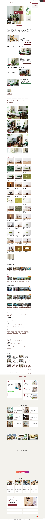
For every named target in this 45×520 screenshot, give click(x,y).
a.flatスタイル (9, 348)
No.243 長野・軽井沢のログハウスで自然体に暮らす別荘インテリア (28, 281)
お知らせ (30, 510)
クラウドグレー (19, 318)
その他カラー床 (9, 315)
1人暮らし (13, 100)
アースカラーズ (9, 318)
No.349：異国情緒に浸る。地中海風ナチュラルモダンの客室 (9, 299)
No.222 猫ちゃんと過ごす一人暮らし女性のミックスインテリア (9, 281)
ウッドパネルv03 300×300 (17, 235)
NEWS (7, 519)
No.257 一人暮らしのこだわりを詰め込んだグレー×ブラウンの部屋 (21, 271)
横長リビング (9, 332)
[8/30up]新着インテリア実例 (15, 519)
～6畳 (8, 340)
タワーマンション (19, 343)
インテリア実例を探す (11, 2)
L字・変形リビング (19, 332)
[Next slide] (29, 13)
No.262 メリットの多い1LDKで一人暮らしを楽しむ (28, 291)
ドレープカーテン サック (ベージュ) (10, 259)
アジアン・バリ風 (9, 326)
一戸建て (8, 343)
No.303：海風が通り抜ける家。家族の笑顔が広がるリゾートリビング (28, 300)
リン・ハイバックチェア (25, 243)
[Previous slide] (7, 13)
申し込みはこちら (26, 384)
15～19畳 (19, 340)
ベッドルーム (9, 100)
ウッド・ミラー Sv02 (9, 227)
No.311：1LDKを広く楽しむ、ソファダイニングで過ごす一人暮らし (9, 271)
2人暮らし (17, 100)
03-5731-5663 (12, 502)
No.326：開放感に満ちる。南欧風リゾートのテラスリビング (15, 281)
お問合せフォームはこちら (13, 504)
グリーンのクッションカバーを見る (27, 63)
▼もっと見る (29, 369)
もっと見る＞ (29, 276)
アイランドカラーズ (25, 318)
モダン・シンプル (15, 326)
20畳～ (22, 340)
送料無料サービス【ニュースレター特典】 (26, 519)
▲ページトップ (29, 373)
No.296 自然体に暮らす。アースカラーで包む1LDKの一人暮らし (15, 271)
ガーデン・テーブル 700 (25, 203)
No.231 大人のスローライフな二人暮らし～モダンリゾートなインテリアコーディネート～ (22, 300)
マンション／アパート (13, 343)
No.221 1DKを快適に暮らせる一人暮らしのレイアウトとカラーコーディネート (9, 292)
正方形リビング (13, 332)
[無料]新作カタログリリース (10, 519)
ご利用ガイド (14, 510)
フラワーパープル (9, 321)
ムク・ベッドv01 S (9, 211)
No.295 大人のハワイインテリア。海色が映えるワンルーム (28, 270)
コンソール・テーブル (17, 219)
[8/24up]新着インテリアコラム (20, 519)
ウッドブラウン (14, 318)
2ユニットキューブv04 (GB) (17, 227)
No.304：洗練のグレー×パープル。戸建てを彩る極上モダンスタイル (15, 300)
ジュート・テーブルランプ (9, 219)
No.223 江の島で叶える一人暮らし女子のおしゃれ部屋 (15, 291)
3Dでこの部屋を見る (28, 42)
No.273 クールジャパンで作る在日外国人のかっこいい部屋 (21, 291)
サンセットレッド (15, 321)
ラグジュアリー (25, 326)
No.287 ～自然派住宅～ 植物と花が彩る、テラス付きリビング (22, 281)
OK (18, 13)
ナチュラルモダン (20, 326)
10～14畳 (24, 100)
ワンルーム (29, 332)
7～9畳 (21, 100)
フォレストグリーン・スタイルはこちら (26, 83)
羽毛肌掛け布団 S (25, 211)
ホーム (7, 2)
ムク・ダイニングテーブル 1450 (10, 243)
